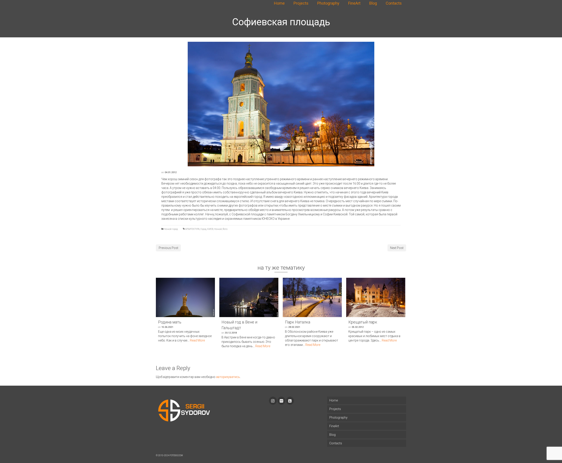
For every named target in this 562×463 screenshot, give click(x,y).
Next (376, 104)
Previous (185, 104)
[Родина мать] (185, 297)
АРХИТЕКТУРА (192, 229)
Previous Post (168, 248)
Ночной (218, 229)
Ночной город (171, 229)
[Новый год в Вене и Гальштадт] (248, 297)
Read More (197, 340)
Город (203, 229)
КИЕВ (210, 229)
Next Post (396, 248)
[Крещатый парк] (375, 297)
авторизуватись (228, 377)
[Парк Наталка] (312, 297)
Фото (225, 229)
